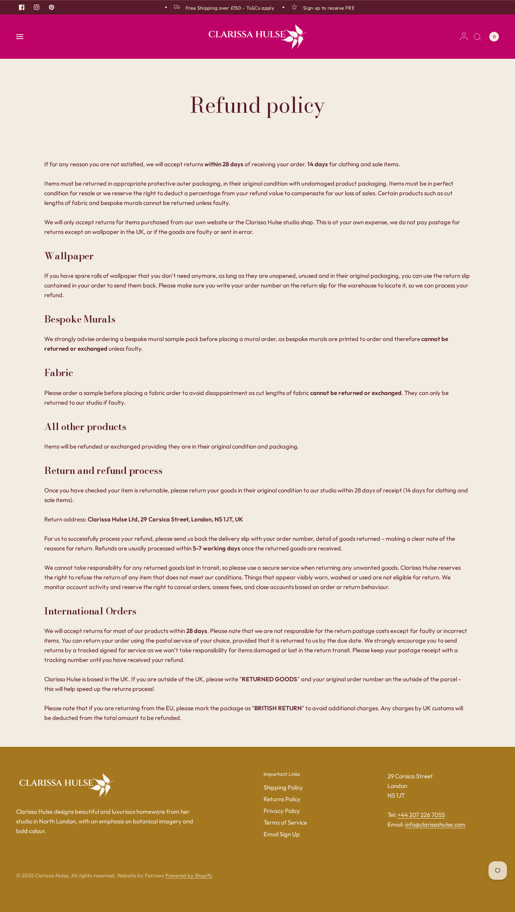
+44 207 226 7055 (421, 815)
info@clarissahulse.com (435, 824)
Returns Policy (282, 799)
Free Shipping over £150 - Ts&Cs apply (225, 7)
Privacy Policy (282, 811)
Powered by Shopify (188, 875)
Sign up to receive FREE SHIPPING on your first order (360, 7)
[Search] (477, 36)
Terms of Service (285, 822)
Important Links (282, 774)
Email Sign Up (282, 834)
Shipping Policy (283, 787)
